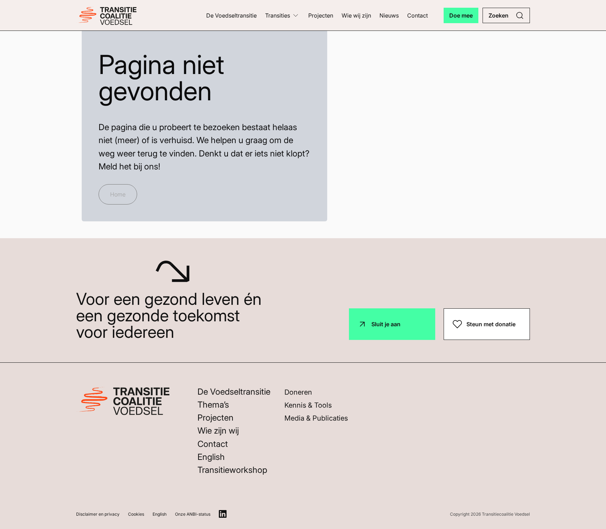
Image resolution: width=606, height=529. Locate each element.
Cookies (136, 514)
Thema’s (213, 405)
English (211, 457)
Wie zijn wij (218, 431)
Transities (277, 15)
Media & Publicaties (316, 418)
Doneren (298, 392)
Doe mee (461, 15)
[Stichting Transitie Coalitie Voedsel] (106, 15)
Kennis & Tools (308, 405)
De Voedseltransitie (231, 15)
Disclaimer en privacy (98, 514)
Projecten (320, 15)
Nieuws (389, 15)
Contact (417, 15)
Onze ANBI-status (192, 514)
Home (118, 194)
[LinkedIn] (223, 514)
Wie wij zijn (356, 15)
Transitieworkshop (232, 470)
